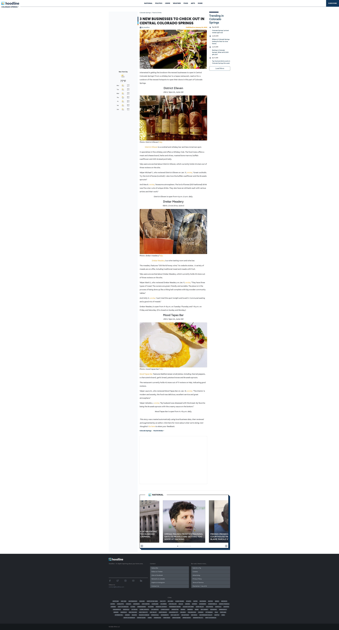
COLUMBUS (163, 604)
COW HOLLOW (172, 604)
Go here (151, 426)
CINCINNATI (136, 604)
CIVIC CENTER (145, 604)
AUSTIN (195, 601)
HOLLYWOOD (209, 606)
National (148, 3)
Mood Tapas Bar (146, 374)
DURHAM (113, 606)
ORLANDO (183, 612)
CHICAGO (128, 604)
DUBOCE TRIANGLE (224, 604)
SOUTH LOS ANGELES (129, 617)
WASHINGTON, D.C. (198, 617)
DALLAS (181, 604)
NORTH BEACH (163, 612)
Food (186, 3)
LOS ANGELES (154, 609)
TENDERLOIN (157, 617)
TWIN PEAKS (166, 617)
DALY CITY (163, 601)
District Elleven (151, 147)
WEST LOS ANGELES (210, 617)
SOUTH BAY (116, 601)
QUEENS (127, 615)
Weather (177, 3)
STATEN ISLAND (141, 617)
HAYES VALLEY (200, 606)
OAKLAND (142, 601)
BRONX (217, 601)
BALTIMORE (203, 601)
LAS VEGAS (134, 609)
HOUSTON (226, 606)
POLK (216, 612)
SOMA (223, 615)
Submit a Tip (197, 568)
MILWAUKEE (213, 609)
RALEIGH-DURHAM (144, 615)
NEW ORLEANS (133, 612)
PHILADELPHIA (192, 612)
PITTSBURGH (209, 612)
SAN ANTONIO (185, 615)
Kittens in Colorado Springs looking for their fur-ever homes (221, 41)
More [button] (200, 3)
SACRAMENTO (164, 615)
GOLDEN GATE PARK (188, 606)
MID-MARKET (204, 609)
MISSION (116, 612)
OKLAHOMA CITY (173, 612)
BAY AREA (170, 601)
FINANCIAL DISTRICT (161, 606)
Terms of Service (198, 582)
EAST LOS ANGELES (123, 606)
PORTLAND (223, 612)
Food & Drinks (156, 12)
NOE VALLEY (153, 612)
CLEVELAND (155, 604)
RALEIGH (134, 615)
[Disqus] (173, 460)
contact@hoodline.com (116, 587)
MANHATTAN (175, 609)
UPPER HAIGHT (187, 617)
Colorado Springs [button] (9, 7)
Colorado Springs (145, 12)
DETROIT (194, 604)
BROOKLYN (224, 601)
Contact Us (155, 586)
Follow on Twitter (157, 571)
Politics (158, 3)
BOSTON (210, 601)
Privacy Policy (197, 579)
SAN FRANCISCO (133, 601)
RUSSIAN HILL (155, 615)
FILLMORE (151, 606)
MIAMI (196, 609)
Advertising (196, 575)
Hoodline (145, 27)
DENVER (187, 604)
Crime (167, 3)
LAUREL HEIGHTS (144, 609)
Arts (193, 3)
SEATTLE (217, 615)
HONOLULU (218, 606)
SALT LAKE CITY (175, 615)
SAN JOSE (123, 601)
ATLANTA (188, 601)
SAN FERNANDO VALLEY (206, 615)
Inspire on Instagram (158, 582)
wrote (189, 173)
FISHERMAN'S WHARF (175, 606)
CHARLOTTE (120, 604)
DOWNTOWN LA (212, 604)
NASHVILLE (124, 612)
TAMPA (149, 617)
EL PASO (133, 606)
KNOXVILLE (126, 609)
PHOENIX (200, 612)
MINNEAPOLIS (223, 609)
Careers (195, 571)
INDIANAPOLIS (117, 609)
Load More (219, 68)
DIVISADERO (202, 604)
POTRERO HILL (119, 615)
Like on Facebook (157, 575)
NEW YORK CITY (143, 612)
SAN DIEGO (194, 615)
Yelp (205, 31)
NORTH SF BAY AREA (152, 601)
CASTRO (113, 604)
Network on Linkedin (158, 579)
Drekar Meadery (158, 261)
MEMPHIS (190, 609)
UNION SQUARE (176, 617)
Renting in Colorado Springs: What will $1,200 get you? (220, 52)
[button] (142, 546)
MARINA (183, 609)
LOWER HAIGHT (165, 609)
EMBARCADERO (141, 606)
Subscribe (332, 3)
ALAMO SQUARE (180, 601)
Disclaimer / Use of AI (200, 586)
